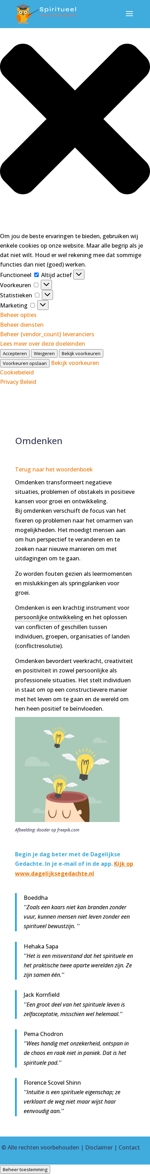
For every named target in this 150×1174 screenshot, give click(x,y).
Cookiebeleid (17, 372)
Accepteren (15, 353)
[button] (75, 120)
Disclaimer (99, 1147)
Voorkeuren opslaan (25, 363)
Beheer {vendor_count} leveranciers (47, 334)
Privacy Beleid (18, 382)
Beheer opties (18, 315)
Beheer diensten (22, 325)
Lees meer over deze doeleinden (42, 343)
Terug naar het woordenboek (54, 469)
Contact (129, 1147)
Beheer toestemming (25, 1169)
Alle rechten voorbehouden (43, 1147)
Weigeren (44, 353)
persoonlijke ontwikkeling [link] (49, 617)
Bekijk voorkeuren (81, 353)
